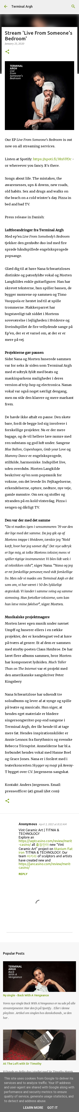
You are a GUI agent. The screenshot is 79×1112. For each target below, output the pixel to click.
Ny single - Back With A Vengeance (26, 995)
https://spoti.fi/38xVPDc (52, 159)
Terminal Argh (22, 6)
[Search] (73, 6)
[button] (7, 52)
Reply (23, 874)
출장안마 (42, 844)
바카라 (32, 856)
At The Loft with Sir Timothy (22, 1063)
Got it (52, 1108)
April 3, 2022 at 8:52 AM (52, 824)
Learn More (33, 1108)
